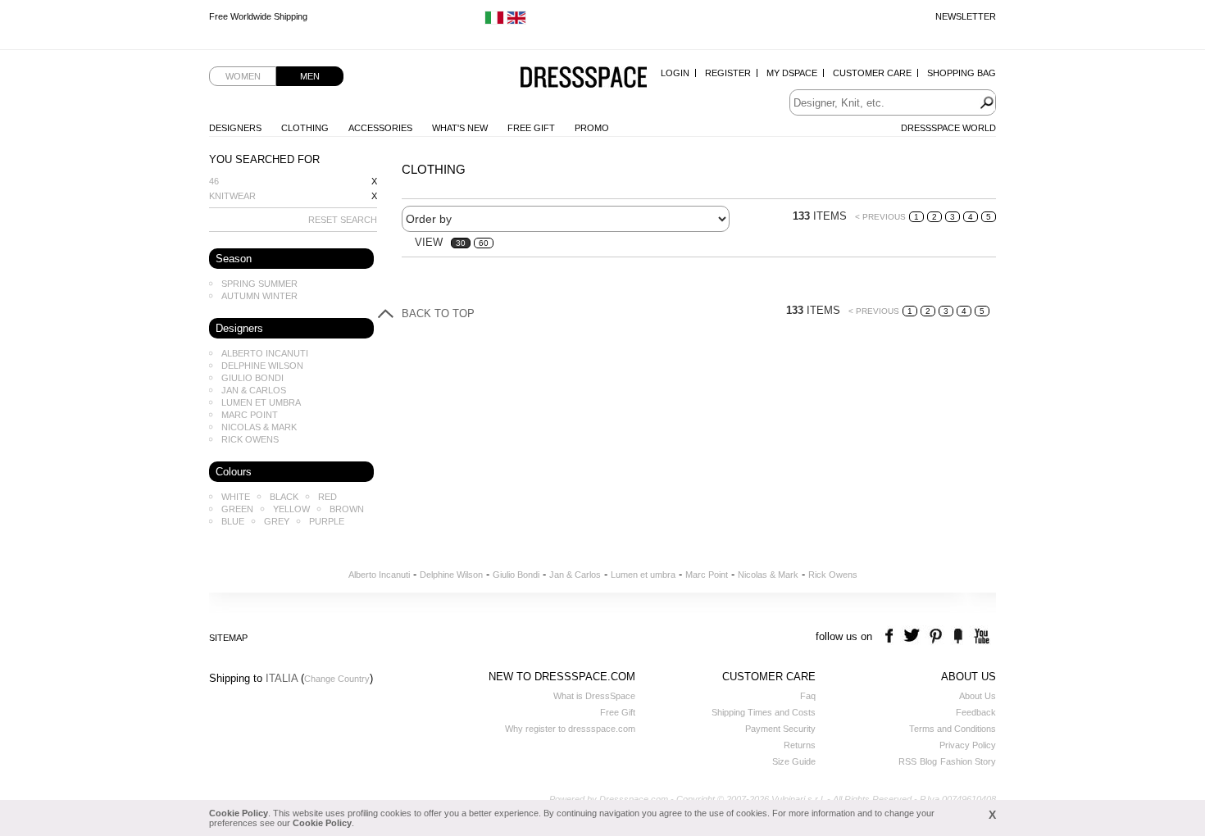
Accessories (380, 128)
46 (214, 181)
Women (243, 76)
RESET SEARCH (342, 220)
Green (237, 509)
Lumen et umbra (261, 402)
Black (284, 497)
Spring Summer (259, 284)
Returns (800, 745)
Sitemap (228, 638)
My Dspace (791, 73)
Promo (592, 128)
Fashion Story (968, 761)
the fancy (958, 636)
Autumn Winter (259, 296)
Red (327, 497)
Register (728, 73)
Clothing (305, 128)
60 (484, 243)
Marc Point (249, 415)
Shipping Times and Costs (764, 712)
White (235, 497)
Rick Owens (250, 439)
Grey (276, 521)
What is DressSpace (594, 696)
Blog (928, 761)
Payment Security (780, 729)
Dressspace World (948, 128)
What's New (460, 128)
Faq (808, 696)
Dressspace (584, 78)
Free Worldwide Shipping (258, 16)
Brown (347, 509)
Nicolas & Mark (259, 427)
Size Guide (794, 761)
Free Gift (531, 128)
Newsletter (965, 16)
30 (461, 243)
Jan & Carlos (253, 390)
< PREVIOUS (880, 216)
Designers (235, 128)
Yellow (291, 509)
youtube (980, 636)
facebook (891, 636)
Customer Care (872, 73)
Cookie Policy (238, 813)
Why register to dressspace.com (570, 729)
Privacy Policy (967, 745)
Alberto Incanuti (264, 353)
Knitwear (232, 196)
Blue (232, 521)
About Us (977, 696)
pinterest (936, 636)
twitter (914, 636)
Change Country (337, 679)
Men (310, 76)
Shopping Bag (961, 73)
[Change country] (494, 21)
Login (675, 73)
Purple (326, 521)
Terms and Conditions (952, 729)
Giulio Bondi (252, 378)
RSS (907, 761)
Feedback (976, 712)
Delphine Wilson (262, 365)
